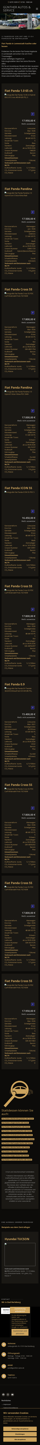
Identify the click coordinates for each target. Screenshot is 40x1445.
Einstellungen (20, 1434)
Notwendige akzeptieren (20, 1429)
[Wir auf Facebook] (3, 1394)
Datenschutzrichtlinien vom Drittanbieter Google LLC (19, 1325)
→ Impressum (6, 1404)
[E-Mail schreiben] (12, 1394)
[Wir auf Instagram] (8, 1394)
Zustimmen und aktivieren (20, 1332)
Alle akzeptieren (20, 1439)
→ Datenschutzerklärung (10, 1408)
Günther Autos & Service (17, 8)
